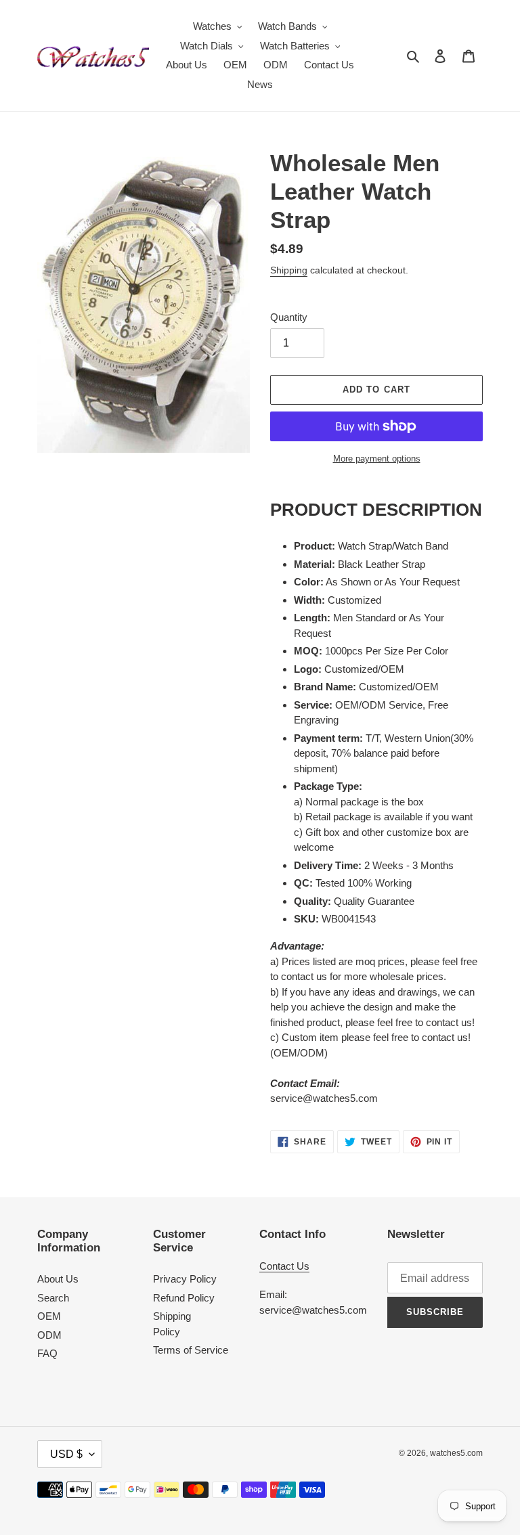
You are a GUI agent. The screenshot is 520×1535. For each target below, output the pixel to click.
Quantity (288, 317)
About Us (58, 1279)
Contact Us (284, 1266)
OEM (49, 1316)
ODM (49, 1335)
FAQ (47, 1353)
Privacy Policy (185, 1279)
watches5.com (456, 1453)
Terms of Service (190, 1350)
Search (53, 1298)
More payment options (376, 458)
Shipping (288, 270)
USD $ (66, 1454)
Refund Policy (184, 1298)
